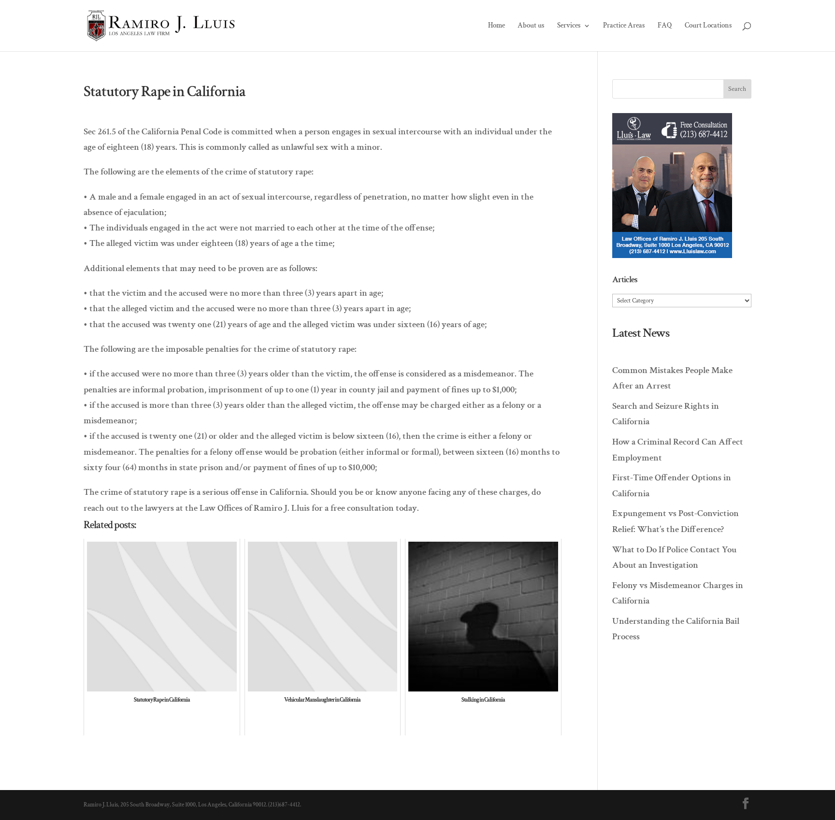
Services (569, 26)
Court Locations (708, 26)
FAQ (665, 26)
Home (496, 26)
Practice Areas (624, 26)
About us (531, 26)
